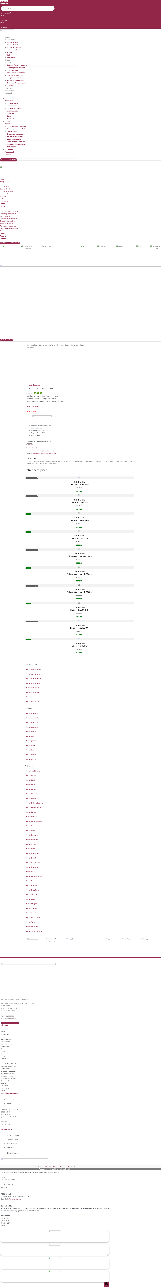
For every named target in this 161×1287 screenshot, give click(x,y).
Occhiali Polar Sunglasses (34, 876)
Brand (7, 60)
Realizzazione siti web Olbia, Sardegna (52, 1169)
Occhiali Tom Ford (32, 908)
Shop (35, 345)
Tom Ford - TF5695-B (79, 520)
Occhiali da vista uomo (33, 674)
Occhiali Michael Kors (33, 862)
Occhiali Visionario (32, 926)
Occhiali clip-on (31, 731)
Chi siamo (9, 88)
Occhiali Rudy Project (33, 890)
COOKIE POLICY (70, 1166)
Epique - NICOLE (79, 646)
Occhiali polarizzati (32, 727)
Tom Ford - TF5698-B (79, 484)
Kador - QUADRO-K (79, 610)
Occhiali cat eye (31, 759)
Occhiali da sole (12, 45)
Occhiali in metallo (32, 722)
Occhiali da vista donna (61, 345)
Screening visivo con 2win (16, 67)
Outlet (9, 55)
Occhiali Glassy (31, 830)
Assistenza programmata (15, 80)
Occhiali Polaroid (31, 881)
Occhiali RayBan (31, 885)
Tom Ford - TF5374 (79, 538)
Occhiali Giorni (30, 826)
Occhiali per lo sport (14, 47)
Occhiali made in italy (50, 453)
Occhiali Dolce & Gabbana (34, 803)
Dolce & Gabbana (33, 385)
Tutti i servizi (11, 85)
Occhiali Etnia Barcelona (34, 821)
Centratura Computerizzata (16, 83)
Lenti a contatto (12, 50)
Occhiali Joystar (31, 844)
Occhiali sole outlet (32, 697)
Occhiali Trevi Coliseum (33, 913)
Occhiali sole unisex (32, 692)
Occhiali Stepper (31, 904)
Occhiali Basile (30, 780)
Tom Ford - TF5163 (79, 502)
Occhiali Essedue (31, 817)
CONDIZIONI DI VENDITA (41, 1166)
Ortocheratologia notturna (16, 73)
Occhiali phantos (31, 741)
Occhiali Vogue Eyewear (34, 931)
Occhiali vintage (31, 754)
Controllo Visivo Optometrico (17, 65)
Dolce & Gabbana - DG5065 (79, 574)
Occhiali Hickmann (32, 839)
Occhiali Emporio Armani (34, 807)
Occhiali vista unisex (32, 688)
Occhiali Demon (31, 798)
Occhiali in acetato (37, 453)
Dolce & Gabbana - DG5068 (79, 556)
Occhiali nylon (30, 736)
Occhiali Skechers (32, 894)
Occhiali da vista (12, 42)
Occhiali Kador (30, 849)
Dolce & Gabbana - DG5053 (79, 592)
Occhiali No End (31, 871)
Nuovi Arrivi (11, 57)
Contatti (8, 93)
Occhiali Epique (31, 812)
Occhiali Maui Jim (31, 858)
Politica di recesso (15, 1199)
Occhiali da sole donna (33, 678)
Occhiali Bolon (30, 784)
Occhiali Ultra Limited (33, 917)
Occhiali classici (31, 745)
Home (7, 37)
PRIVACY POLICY (57, 1166)
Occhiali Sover (30, 899)
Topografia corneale (14, 78)
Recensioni (9, 90)
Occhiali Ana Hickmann (33, 771)
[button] (80, 162)
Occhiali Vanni (30, 922)
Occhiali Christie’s (32, 794)
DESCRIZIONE (33, 459)
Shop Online (10, 40)
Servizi (8, 63)
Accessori (10, 52)
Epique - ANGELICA (79, 628)
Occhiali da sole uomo (33, 683)
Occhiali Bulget (31, 789)
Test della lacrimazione (15, 75)
